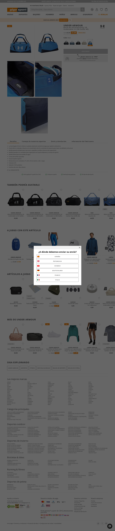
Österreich (57, 261)
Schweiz (57, 266)
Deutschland (57, 270)
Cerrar (79, 247)
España (57, 256)
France (57, 275)
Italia (57, 280)
